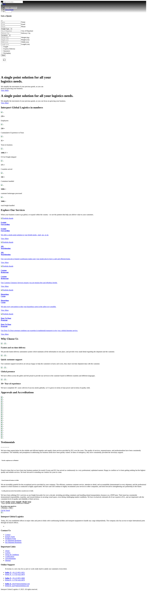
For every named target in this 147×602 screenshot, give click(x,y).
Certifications (9, 556)
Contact (7, 535)
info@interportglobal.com (17, 584)
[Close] (2, 20)
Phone (23, 26)
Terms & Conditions (12, 555)
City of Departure (27, 31)
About (7, 551)
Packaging (7, 53)
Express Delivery (9, 49)
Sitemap (8, 560)
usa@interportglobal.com (17, 586)
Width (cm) (25, 42)
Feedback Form (10, 538)
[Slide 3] (6, 447)
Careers (7, 553)
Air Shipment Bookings (13, 540)
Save (3, 55)
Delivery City (25, 33)
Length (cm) (25, 44)
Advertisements (10, 558)
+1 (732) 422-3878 (15, 580)
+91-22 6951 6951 (15, 572)
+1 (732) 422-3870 (15, 574)
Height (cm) (25, 40)
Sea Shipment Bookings (13, 542)
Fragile (5, 47)
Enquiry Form (10, 537)
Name (23, 22)
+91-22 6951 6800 (15, 578)
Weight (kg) (25, 37)
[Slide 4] (8, 447)
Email (23, 24)
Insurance (6, 51)
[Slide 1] (2, 447)
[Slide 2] (4, 447)
